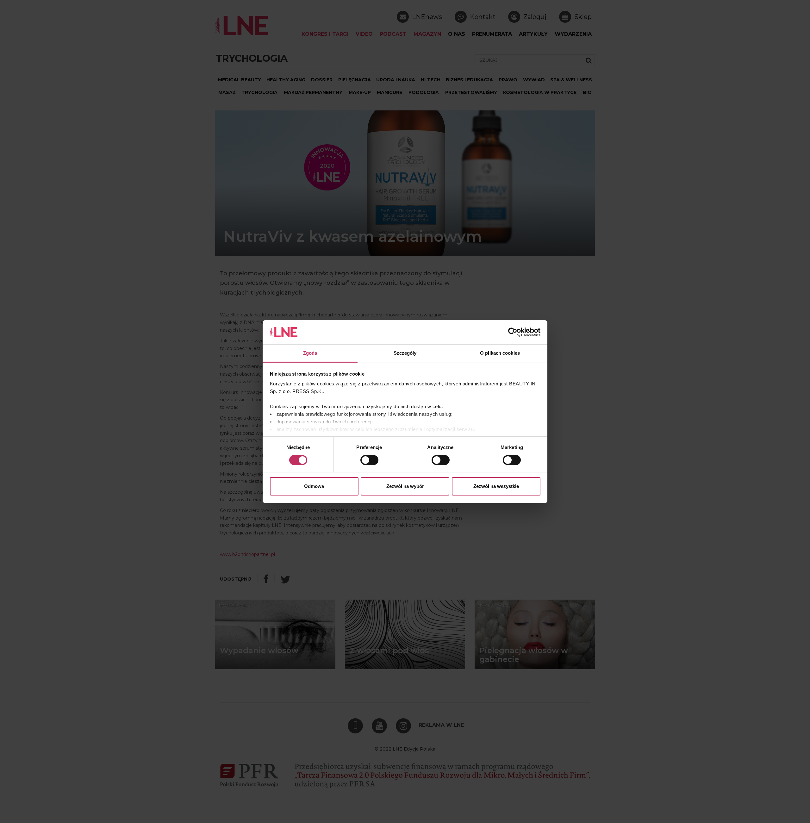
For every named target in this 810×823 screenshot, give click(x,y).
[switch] (369, 460)
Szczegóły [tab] (405, 353)
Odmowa (314, 486)
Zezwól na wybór (405, 486)
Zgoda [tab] (310, 353)
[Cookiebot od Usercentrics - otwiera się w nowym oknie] (512, 332)
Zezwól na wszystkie (496, 486)
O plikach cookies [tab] (500, 353)
